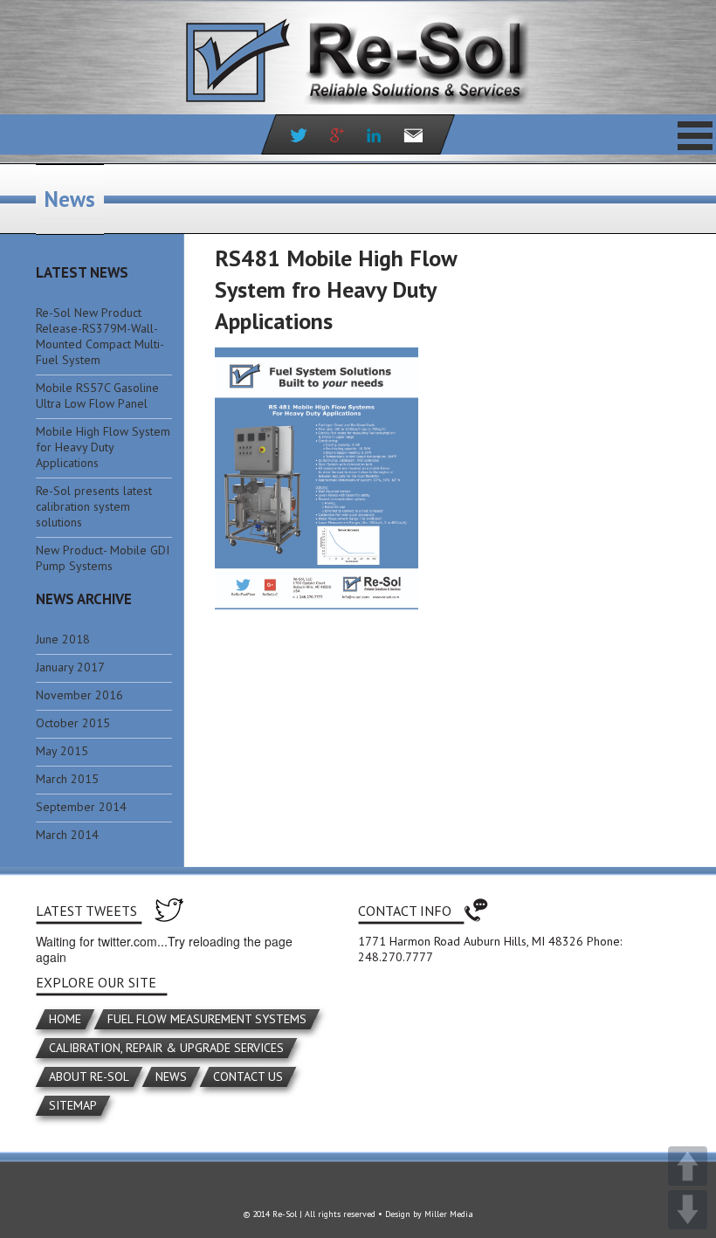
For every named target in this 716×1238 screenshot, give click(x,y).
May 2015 (62, 751)
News (171, 1076)
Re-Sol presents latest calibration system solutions (94, 506)
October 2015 (73, 723)
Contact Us (248, 1076)
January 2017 (70, 667)
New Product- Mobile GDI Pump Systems (102, 558)
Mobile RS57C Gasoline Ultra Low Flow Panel (97, 395)
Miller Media (448, 1214)
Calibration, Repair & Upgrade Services (166, 1048)
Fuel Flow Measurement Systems (206, 1019)
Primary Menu (695, 135)
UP (687, 1166)
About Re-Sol (89, 1076)
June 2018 (63, 639)
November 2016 (79, 695)
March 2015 (67, 779)
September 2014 (81, 807)
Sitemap (73, 1105)
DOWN (687, 1209)
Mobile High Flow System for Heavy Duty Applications (103, 447)
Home (65, 1019)
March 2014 (67, 835)
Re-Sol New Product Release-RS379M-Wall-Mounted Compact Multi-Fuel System (100, 336)
